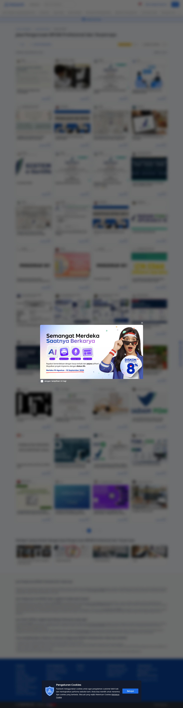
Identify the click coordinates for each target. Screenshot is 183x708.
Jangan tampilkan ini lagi (55, 381)
